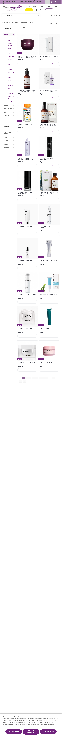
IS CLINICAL (10, 62)
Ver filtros (54, 15)
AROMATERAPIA (8, 108)
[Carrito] (39, 9)
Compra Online (24, 22)
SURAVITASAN (11, 96)
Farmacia (28, 6)
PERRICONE (10, 78)
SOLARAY (10, 91)
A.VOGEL (6, 144)
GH (6, 137)
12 (20, 381)
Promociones (29, 9)
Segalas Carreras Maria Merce (11, 22)
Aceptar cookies (14, 731)
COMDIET (10, 53)
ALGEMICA (6, 105)
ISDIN (9, 64)
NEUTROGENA (11, 72)
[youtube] (59, 2)
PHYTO (9, 80)
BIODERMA (10, 48)
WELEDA (10, 101)
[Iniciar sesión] (36, 9)
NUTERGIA (10, 75)
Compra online (49, 9)
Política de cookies (26, 726)
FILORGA (10, 59)
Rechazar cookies (48, 731)
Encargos (48, 6)
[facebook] (51, 2)
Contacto (56, 6)
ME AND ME (10, 67)
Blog (42, 6)
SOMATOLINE (11, 93)
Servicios (35, 6)
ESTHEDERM (11, 56)
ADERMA (10, 38)
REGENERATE (11, 88)
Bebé (5, 112)
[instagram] (55, 2)
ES (47, 2)
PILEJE (9, 83)
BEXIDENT (10, 45)
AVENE (9, 40)
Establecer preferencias (31, 731)
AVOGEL (10, 43)
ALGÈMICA (6, 148)
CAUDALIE (10, 51)
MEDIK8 (10, 69)
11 (53, 378)
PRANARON (10, 85)
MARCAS (32, 22)
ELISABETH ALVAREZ (7, 133)
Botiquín (6, 115)
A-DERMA (6, 141)
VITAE (9, 98)
